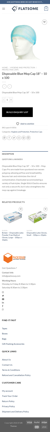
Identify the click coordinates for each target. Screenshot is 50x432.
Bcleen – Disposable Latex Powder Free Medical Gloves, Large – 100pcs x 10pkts (12, 236)
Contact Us (7, 364)
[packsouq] (25, 9)
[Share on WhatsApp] (4, 138)
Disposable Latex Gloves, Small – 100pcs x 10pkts (37, 234)
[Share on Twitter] (14, 138)
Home (5, 67)
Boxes (5, 333)
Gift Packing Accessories (13, 344)
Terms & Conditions (11, 370)
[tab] (25, 154)
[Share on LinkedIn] (28, 138)
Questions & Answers (12, 159)
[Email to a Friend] (19, 138)
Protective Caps (10, 70)
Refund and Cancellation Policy (16, 375)
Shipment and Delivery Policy (15, 411)
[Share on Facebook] (9, 138)
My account (7, 391)
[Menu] (3, 8)
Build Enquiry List (17, 112)
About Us (6, 359)
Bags (4, 338)
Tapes (4, 328)
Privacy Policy (8, 406)
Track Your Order (10, 396)
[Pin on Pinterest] (23, 138)
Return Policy (8, 401)
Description (8, 154)
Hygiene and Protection (22, 67)
